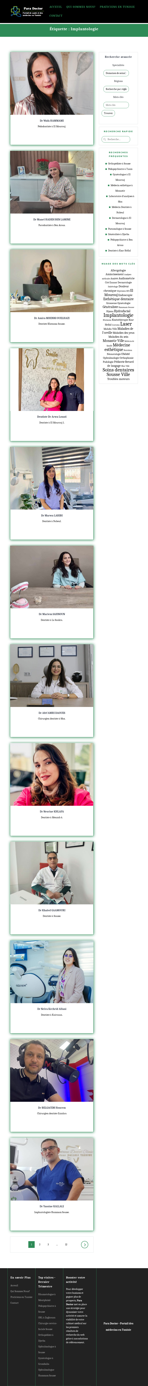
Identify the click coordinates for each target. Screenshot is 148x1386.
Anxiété (114, 278)
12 (67, 1244)
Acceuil (55, 7)
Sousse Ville (118, 374)
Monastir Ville (113, 341)
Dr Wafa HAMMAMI (52, 120)
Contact (55, 15)
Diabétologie (113, 287)
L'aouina (116, 325)
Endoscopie (125, 295)
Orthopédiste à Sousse (119, 163)
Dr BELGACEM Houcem (52, 1107)
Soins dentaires (118, 370)
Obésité (125, 354)
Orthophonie (127, 357)
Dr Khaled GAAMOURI (51, 910)
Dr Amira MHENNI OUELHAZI (51, 318)
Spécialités (118, 65)
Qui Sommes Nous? (80, 7)
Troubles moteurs (118, 379)
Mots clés (118, 97)
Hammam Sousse (126, 307)
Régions (118, 81)
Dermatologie (125, 282)
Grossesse (111, 303)
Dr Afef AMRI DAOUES (52, 713)
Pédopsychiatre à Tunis (120, 169)
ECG (128, 291)
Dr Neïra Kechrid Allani (51, 1009)
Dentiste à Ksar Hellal (119, 250)
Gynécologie (123, 303)
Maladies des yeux (123, 332)
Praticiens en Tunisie (117, 7)
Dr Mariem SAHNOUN (52, 614)
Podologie (108, 361)
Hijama (109, 311)
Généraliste (110, 307)
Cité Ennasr (111, 282)
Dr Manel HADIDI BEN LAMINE (51, 219)
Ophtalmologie (111, 357)
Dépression (121, 291)
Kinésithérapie (120, 319)
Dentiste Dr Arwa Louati (52, 416)
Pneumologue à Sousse (119, 228)
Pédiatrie (119, 361)
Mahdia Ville (110, 328)
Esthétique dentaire (118, 299)
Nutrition (128, 350)
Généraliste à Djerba (118, 234)
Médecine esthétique (117, 347)
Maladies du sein (118, 336)
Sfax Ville (125, 366)
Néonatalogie (114, 354)
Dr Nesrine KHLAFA (52, 811)
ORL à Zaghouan (46, 1317)
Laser (126, 324)
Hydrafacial (122, 311)
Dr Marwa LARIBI (52, 515)
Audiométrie (127, 278)
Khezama (107, 320)
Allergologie (118, 270)
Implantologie (118, 315)
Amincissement (115, 274)
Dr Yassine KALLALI (52, 1206)
